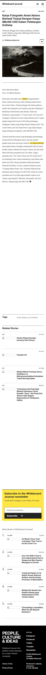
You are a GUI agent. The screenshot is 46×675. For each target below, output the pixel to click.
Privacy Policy (7, 668)
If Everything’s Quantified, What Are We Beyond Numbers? (32, 609)
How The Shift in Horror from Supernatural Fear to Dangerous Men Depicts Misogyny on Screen (32, 559)
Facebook (30, 639)
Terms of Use (7, 664)
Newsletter (31, 650)
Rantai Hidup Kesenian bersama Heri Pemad (26, 339)
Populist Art (22, 355)
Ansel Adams (22, 317)
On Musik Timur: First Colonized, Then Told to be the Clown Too (32, 541)
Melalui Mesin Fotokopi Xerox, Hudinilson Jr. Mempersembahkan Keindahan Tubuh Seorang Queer (30, 375)
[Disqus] (23, 220)
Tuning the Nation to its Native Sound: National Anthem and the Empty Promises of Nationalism (32, 576)
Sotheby (34, 317)
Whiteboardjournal (11, 40)
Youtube (29, 647)
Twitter (29, 643)
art (29, 317)
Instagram (30, 636)
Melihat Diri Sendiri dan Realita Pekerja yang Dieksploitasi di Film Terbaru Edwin (31, 593)
